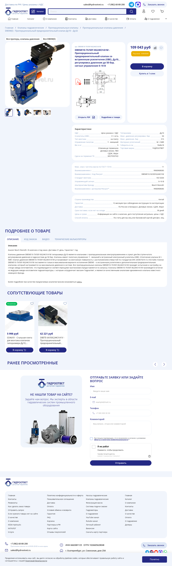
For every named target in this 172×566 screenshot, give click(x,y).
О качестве (113, 19)
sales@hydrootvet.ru (93, 4)
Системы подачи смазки (96, 506)
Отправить (120, 463)
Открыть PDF (84, 117)
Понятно (154, 559)
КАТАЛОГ (12, 528)
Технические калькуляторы (70, 239)
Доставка (92, 19)
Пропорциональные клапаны (63, 27)
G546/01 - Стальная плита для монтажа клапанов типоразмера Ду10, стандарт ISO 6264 (19, 340)
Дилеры (128, 524)
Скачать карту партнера (96, 532)
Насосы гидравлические (96, 495)
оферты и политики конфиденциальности (111, 439)
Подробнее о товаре (110, 117)
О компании (51, 19)
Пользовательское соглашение (60, 499)
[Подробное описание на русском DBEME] (87, 81)
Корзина (51, 521)
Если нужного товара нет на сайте (23, 514)
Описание (13, 239)
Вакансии (90, 528)
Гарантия (51, 514)
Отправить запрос (16, 510)
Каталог (40, 11)
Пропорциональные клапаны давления (103, 27)
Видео (45, 239)
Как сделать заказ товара (19, 506)
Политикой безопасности (36, 561)
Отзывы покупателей (56, 532)
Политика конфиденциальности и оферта (65, 495)
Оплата (133, 19)
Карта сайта (52, 528)
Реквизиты (12, 503)
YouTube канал (92, 517)
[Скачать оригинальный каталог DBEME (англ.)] (78, 81)
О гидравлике (154, 19)
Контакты (72, 19)
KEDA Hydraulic (14, 524)
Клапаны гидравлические (31, 27)
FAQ (48, 517)
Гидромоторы (92, 510)
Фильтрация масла (94, 503)
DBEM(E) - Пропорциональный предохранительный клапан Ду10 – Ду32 (41, 30)
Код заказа (30, 239)
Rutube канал (92, 521)
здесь (79, 282)
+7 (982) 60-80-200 (116, 4)
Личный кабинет (93, 524)
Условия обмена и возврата (59, 510)
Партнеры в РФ (53, 524)
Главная (14, 19)
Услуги (11, 532)
